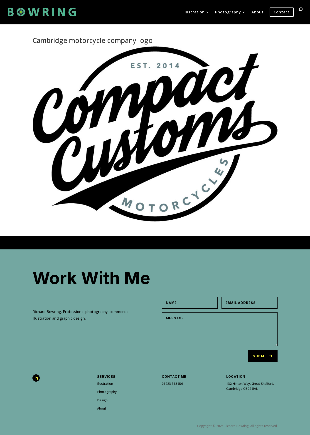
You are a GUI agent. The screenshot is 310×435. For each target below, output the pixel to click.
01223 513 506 (173, 383)
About (257, 12)
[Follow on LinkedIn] (36, 378)
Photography (228, 12)
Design (102, 400)
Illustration (193, 12)
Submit (260, 356)
